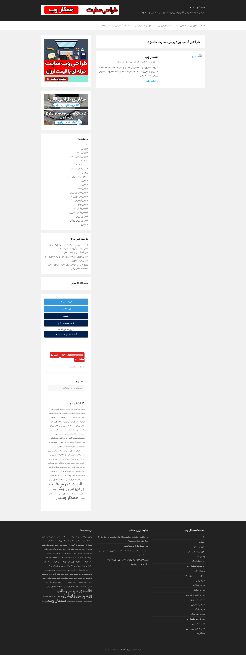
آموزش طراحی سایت (79, 156)
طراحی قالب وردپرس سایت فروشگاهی (66, 467)
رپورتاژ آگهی (82, 172)
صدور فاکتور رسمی (74, 561)
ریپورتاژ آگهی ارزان (61, 438)
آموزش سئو (82, 152)
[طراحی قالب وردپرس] (66, 108)
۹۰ (87, 144)
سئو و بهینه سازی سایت (143, 25)
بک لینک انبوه (72, 413)
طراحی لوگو (83, 204)
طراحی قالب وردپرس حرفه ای (75, 454)
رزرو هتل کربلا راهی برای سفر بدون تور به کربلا (67, 264)
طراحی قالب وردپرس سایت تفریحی (65, 459)
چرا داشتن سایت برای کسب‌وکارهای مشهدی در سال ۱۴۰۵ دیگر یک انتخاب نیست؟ (67, 246)
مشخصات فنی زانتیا (79, 268)
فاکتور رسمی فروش (73, 471)
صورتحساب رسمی (69, 446)
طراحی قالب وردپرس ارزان (57, 450)
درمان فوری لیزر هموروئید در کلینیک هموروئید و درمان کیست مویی (66, 258)
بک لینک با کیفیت (61, 413)
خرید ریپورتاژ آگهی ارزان (72, 421)
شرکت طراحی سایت (63, 557)
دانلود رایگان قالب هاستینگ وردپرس (72, 425)
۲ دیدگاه (120, 62)
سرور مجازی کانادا (66, 329)
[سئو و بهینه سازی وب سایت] (66, 124)
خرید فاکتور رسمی (57, 421)
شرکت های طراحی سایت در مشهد (64, 442)
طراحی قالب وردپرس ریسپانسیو (69, 570)
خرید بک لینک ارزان (79, 168)
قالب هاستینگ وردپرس (55, 586)
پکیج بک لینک (55, 498)
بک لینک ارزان (56, 536)
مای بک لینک (71, 601)
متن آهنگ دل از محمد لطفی (76, 252)
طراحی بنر (83, 180)
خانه (203, 25)
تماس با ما (106, 25)
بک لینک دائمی (75, 541)
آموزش (193, 25)
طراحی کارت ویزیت (79, 196)
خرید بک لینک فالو (76, 366)
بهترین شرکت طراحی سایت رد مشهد (72, 409)
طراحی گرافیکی (122, 25)
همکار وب (197, 7)
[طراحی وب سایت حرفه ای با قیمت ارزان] (66, 81)
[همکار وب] (181, 56)
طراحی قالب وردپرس (78, 192)
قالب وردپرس (164, 25)
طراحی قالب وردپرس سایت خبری (72, 574)
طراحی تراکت (82, 184)
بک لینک (84, 160)
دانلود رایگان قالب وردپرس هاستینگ (66, 549)
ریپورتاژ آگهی (73, 438)
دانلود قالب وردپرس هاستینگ (55, 553)
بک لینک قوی (75, 417)
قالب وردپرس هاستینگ (84, 601)
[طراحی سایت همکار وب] (80, 14)
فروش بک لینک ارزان (78, 212)
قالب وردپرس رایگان (78, 220)
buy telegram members (72, 354)
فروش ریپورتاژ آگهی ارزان (68, 475)
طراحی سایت (180, 25)
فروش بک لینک (81, 208)
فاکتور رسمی (56, 578)
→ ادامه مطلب (152, 81)
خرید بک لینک (81, 164)
